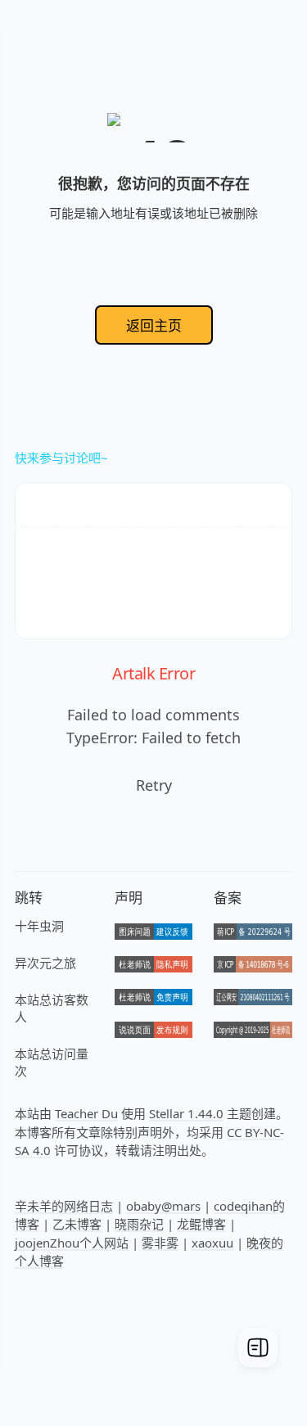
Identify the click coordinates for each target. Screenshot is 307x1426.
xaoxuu (212, 1242)
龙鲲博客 (201, 1224)
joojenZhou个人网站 (72, 1242)
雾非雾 (160, 1242)
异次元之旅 (45, 962)
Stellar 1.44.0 (186, 1113)
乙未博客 (77, 1224)
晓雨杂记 (139, 1224)
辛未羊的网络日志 (64, 1206)
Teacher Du (86, 1113)
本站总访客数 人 (51, 1008)
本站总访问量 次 (51, 1062)
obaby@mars (163, 1206)
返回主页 (154, 325)
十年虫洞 (39, 926)
